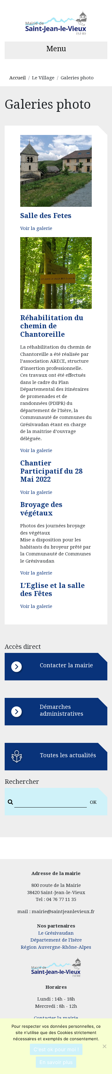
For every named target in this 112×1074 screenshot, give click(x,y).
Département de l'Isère (56, 940)
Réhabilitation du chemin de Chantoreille (51, 326)
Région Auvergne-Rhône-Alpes (56, 947)
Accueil (17, 78)
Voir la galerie (36, 228)
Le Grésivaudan (56, 933)
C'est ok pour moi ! (56, 1049)
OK (93, 802)
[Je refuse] (104, 1046)
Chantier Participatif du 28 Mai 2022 (51, 471)
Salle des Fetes (46, 216)
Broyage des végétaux (41, 509)
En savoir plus (56, 1062)
